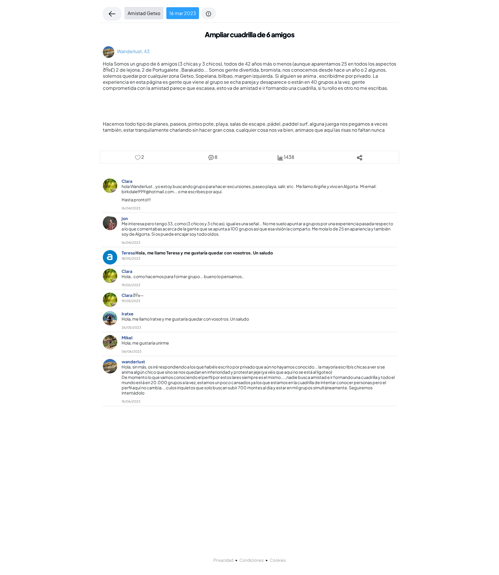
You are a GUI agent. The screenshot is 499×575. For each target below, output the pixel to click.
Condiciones (251, 560)
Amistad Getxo (144, 13)
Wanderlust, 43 (132, 51)
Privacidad (223, 560)
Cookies (278, 560)
